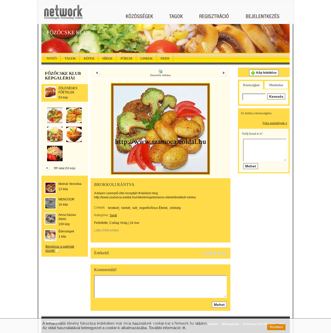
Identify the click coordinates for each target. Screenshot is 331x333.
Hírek (107, 58)
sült (134, 208)
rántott (125, 208)
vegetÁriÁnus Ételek (153, 208)
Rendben (276, 327)
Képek (89, 58)
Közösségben (251, 85)
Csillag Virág (118, 223)
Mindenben (276, 85)
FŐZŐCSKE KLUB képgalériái (63, 75)
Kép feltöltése (266, 73)
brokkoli (113, 208)
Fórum (126, 58)
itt (183, 328)
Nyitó (52, 58)
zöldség (175, 208)
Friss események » (275, 123)
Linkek (146, 58)
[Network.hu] (63, 14)
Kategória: (101, 215)
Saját (113, 215)
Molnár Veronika (69, 184)
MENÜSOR (66, 199)
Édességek (66, 231)
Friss (165, 58)
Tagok (70, 58)
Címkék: (100, 207)
